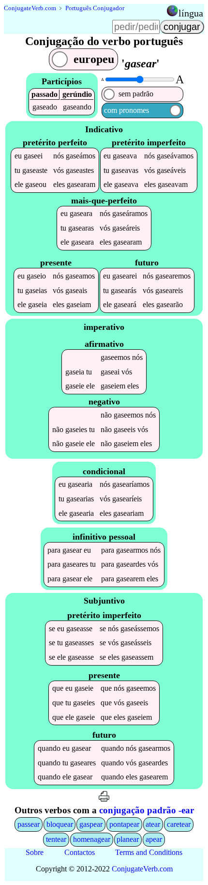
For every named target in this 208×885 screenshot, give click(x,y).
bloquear (59, 824)
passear (28, 824)
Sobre (35, 852)
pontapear (124, 824)
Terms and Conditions (148, 852)
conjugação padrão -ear (146, 810)
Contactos (79, 852)
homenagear (91, 839)
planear (128, 839)
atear (153, 824)
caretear (179, 824)
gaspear (91, 824)
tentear (56, 839)
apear (154, 839)
